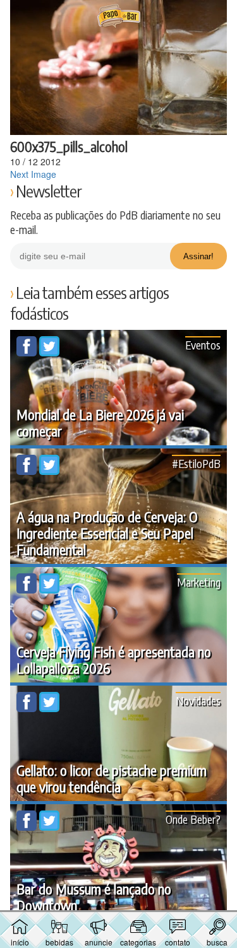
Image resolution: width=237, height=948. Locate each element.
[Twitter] (49, 352)
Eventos (203, 344)
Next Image (33, 174)
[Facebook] (27, 352)
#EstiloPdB (196, 463)
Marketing (199, 582)
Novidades (198, 700)
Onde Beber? (193, 819)
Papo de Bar (118, 16)
